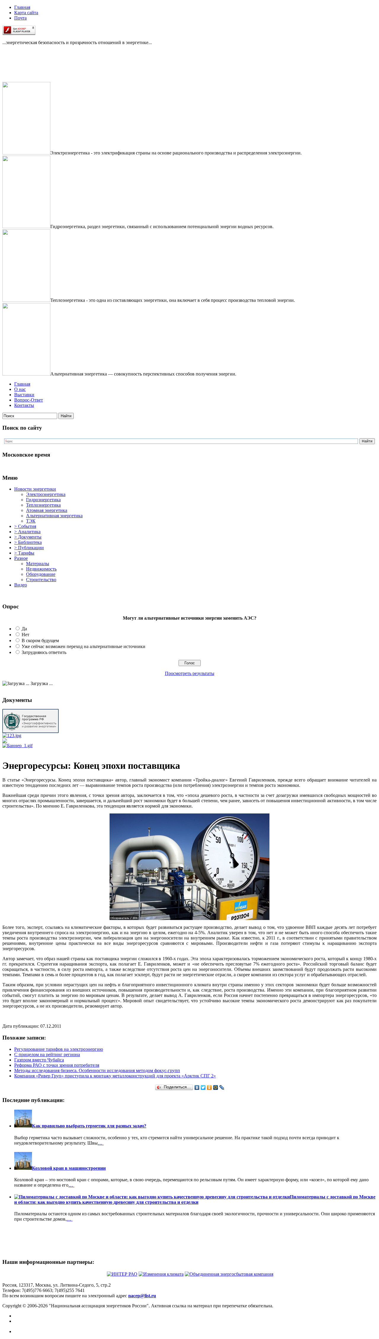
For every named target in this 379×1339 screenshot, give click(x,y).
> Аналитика (27, 531)
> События (25, 526)
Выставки (24, 394)
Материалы (37, 563)
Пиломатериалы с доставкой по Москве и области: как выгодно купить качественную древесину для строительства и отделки (194, 1199)
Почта (20, 17)
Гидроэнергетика (43, 499)
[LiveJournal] (222, 1087)
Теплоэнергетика (43, 504)
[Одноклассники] (209, 1087)
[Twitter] (203, 1087)
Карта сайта (26, 12)
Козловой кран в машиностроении (69, 1168)
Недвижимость (41, 568)
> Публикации (29, 547)
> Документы (27, 536)
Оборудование (40, 574)
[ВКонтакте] (197, 1087)
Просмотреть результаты (189, 673)
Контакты (24, 405)
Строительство (41, 579)
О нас (20, 389)
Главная (22, 7)
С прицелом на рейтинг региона (47, 1054)
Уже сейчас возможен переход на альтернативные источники (83, 646)
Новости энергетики (35, 489)
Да (24, 628)
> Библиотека (28, 542)
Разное (21, 558)
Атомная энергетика (46, 510)
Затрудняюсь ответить (44, 652)
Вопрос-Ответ (28, 399)
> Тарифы (24, 552)
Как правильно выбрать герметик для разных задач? (89, 1125)
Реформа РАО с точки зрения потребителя (56, 1065)
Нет (25, 634)
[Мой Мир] (216, 1087)
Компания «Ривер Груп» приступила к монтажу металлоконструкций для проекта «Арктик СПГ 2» (115, 1075)
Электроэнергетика (45, 494)
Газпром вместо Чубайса (39, 1059)
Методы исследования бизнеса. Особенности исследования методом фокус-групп (97, 1070)
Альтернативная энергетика (54, 515)
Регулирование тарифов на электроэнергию (58, 1049)
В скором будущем (40, 640)
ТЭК (31, 520)
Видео (20, 584)
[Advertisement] (32, 68)
